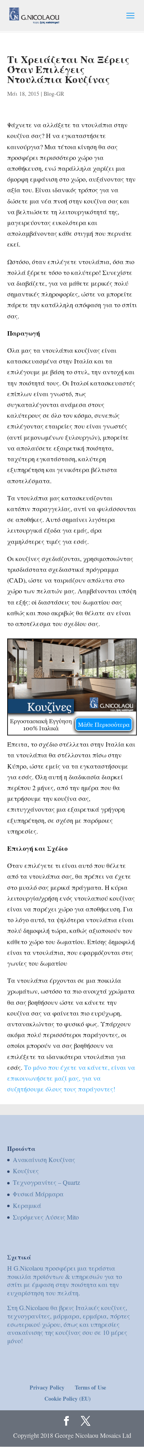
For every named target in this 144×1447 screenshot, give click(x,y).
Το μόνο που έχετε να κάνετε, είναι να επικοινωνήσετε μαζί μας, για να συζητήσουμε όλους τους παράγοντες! (71, 1078)
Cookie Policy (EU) (67, 1398)
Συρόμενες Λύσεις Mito (46, 1217)
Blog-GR (54, 93)
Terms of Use (90, 1387)
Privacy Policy (47, 1387)
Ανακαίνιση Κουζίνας (44, 1159)
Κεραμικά (27, 1205)
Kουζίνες (26, 1170)
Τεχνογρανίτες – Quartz (46, 1182)
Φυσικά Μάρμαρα (38, 1194)
